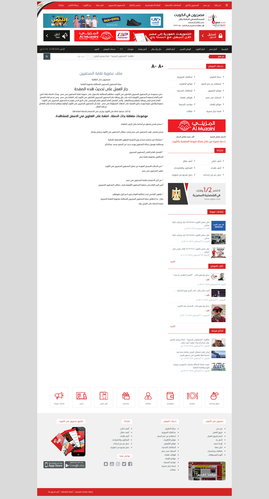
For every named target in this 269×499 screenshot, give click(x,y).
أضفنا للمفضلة (67, 492)
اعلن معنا (100, 5)
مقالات (173, 469)
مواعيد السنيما (170, 462)
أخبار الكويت (200, 49)
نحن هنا (218, 5)
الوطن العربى (185, 49)
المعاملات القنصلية (173, 5)
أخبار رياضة (142, 49)
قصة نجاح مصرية (169, 466)
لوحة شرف (217, 443)
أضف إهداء (124, 436)
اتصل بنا (219, 440)
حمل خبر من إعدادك (121, 443)
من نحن (219, 428)
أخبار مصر (213, 49)
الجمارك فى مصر (168, 451)
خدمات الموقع (109, 49)
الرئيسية (224, 49)
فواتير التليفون (170, 443)
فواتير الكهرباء (170, 440)
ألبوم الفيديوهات (215, 454)
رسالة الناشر (73, 5)
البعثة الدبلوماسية (152, 5)
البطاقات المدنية (169, 447)
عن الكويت (87, 5)
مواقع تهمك (170, 458)
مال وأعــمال (156, 49)
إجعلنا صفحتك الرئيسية (84, 492)
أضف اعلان (124, 428)
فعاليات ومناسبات (214, 451)
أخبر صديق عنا (53, 492)
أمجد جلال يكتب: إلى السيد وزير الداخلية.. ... (191, 290)
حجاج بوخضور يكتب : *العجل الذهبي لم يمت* (191, 275)
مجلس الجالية (135, 5)
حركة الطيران (170, 428)
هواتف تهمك (170, 454)
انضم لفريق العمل (214, 436)
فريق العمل (217, 432)
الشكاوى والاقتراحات (120, 440)
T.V (121, 49)
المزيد (96, 49)
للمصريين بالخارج (192, 5)
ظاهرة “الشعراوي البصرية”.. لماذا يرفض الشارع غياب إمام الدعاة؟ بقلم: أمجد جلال (121, 56)
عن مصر (206, 5)
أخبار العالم (170, 49)
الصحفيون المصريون (116, 5)
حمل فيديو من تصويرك (119, 447)
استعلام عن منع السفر (166, 436)
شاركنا (61, 5)
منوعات (130, 49)
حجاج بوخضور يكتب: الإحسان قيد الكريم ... (192, 306)
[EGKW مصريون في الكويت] (199, 20)
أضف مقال (124, 432)
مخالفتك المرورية (169, 432)
